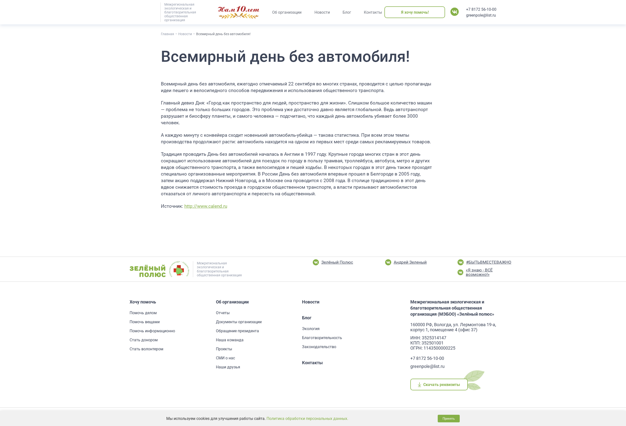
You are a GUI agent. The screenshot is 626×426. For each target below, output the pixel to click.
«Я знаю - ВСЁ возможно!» (479, 272)
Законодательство (319, 346)
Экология (311, 328)
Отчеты (223, 313)
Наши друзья (228, 367)
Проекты (224, 349)
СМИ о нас (225, 358)
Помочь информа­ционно (152, 331)
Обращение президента (237, 331)
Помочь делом (143, 313)
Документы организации (239, 322)
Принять (449, 418)
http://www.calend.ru (205, 206)
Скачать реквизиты (441, 384)
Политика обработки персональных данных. (307, 418)
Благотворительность (322, 337)
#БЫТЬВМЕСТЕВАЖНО (488, 262)
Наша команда (230, 340)
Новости (310, 301)
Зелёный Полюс (337, 262)
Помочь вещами (145, 322)
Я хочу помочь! (415, 12)
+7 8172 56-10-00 (481, 9)
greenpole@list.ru (481, 15)
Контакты (312, 362)
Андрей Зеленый (410, 262)
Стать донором (144, 340)
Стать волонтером (146, 349)
